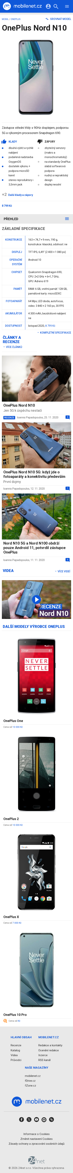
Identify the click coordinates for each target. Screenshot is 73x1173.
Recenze (16, 1045)
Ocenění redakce (48, 1050)
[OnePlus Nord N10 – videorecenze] (36, 599)
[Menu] (67, 7)
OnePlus (15, 19)
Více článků (13, 347)
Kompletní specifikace (55, 332)
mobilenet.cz (33, 1075)
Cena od (13, 727)
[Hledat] (56, 7)
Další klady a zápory (17, 194)
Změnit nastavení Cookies (36, 1138)
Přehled (11, 219)
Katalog (15, 1050)
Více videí (63, 571)
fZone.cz (30, 1085)
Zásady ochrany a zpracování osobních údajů (36, 1143)
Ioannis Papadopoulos (30, 417)
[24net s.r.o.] (36, 1163)
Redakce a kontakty (50, 1045)
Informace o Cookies (36, 1134)
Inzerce (43, 1055)
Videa (14, 1055)
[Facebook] (21, 1120)
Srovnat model (60, 19)
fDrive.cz (30, 1080)
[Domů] (22, 6)
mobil (5, 19)
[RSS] (51, 1120)
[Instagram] (44, 1120)
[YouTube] (36, 1120)
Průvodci (16, 1060)
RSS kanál (44, 1060)
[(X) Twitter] (29, 1120)
